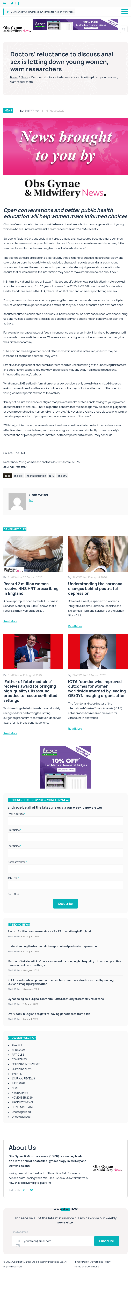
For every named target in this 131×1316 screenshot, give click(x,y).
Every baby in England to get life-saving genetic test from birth (49, 1014)
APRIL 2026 (18, 1050)
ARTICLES (18, 1054)
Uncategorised (21, 1112)
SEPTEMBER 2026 (23, 1107)
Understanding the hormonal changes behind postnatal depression (52, 946)
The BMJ (19, 453)
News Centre (20, 1093)
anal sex (18, 475)
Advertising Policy (100, 1261)
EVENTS (17, 1074)
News (24, 77)
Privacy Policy (81, 1261)
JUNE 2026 (18, 1083)
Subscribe (65, 904)
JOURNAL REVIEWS (23, 1078)
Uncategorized (21, 1116)
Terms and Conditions (86, 1266)
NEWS (8, 110)
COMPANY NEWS (22, 1069)
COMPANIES (19, 1059)
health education (36, 475)
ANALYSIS (17, 1045)
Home (14, 77)
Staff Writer (32, 110)
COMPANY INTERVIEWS (26, 1064)
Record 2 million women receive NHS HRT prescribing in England (49, 931)
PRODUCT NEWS (22, 1102)
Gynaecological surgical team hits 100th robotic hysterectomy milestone (49, 11)
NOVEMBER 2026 (22, 1097)
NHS (51, 475)
